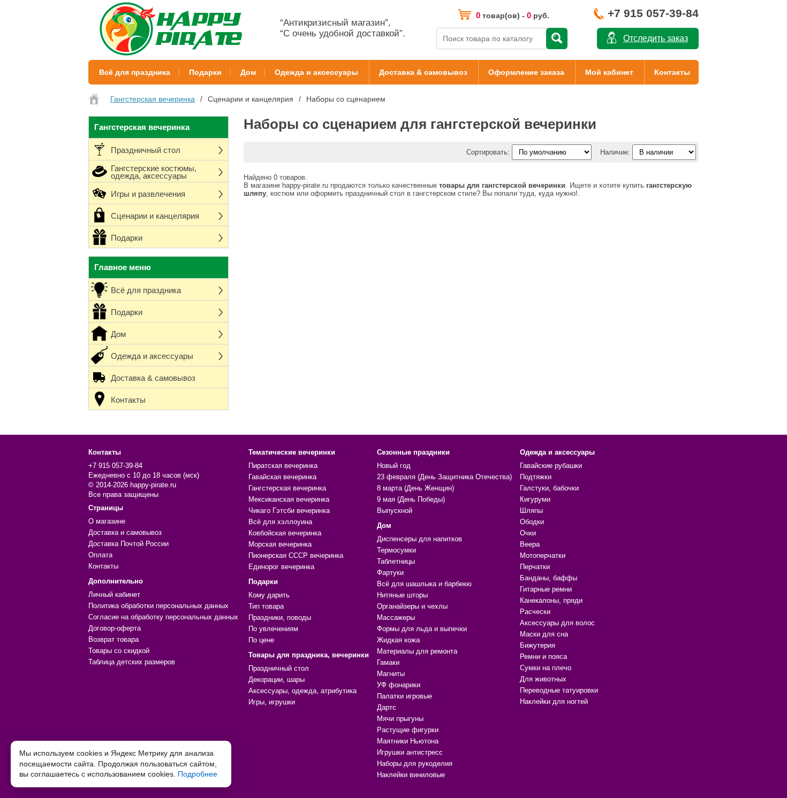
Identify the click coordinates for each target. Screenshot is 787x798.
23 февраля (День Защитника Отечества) (444, 477)
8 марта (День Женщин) (415, 488)
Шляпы (531, 511)
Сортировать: (488, 152)
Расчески (535, 612)
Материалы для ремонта (417, 651)
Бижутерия (537, 645)
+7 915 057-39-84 (653, 13)
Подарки (205, 72)
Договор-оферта (114, 628)
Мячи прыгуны (400, 719)
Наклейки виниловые (411, 775)
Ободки (532, 522)
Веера (530, 544)
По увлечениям (273, 629)
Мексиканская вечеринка (288, 499)
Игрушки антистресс (410, 752)
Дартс (386, 707)
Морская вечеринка (280, 544)
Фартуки (390, 573)
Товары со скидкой (118, 651)
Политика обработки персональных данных (158, 606)
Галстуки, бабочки (549, 488)
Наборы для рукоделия (414, 763)
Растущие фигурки (407, 730)
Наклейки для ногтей (554, 701)
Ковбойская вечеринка (284, 533)
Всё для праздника (134, 72)
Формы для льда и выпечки (422, 629)
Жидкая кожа (398, 640)
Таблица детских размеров (131, 662)
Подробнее (197, 774)
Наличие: (615, 152)
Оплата (100, 555)
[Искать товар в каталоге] (556, 38)
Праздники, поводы (279, 617)
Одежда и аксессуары (316, 72)
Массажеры (396, 617)
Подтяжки (535, 477)
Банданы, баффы (548, 578)
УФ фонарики (398, 685)
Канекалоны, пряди (551, 600)
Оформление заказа (526, 72)
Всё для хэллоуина (280, 522)
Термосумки (396, 550)
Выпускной (394, 511)
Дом (248, 72)
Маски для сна (544, 634)
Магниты (391, 674)
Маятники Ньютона (407, 741)
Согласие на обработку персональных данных (163, 617)
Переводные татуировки (559, 690)
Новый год (394, 466)
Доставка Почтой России (128, 544)
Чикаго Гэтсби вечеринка (289, 511)
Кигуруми (535, 499)
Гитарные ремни (546, 589)
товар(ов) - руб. (512, 15)
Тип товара (266, 606)
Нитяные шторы (402, 595)
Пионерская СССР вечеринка (295, 555)
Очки (528, 533)
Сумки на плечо (545, 668)
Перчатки (535, 567)
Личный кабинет (114, 594)
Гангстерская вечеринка (287, 488)
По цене (261, 640)
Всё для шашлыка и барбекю (424, 584)
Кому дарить (269, 595)
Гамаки (388, 662)
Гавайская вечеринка (282, 477)
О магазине (106, 521)
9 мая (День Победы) (411, 499)
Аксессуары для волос (557, 623)
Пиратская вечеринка (282, 466)
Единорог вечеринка (281, 567)
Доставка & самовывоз (423, 72)
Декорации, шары (276, 680)
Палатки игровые (404, 696)
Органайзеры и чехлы (412, 606)
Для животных (543, 679)
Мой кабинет (609, 72)
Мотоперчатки (542, 555)
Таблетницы (396, 561)
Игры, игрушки (271, 702)
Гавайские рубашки (551, 466)
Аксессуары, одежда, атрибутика (302, 691)
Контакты (672, 72)
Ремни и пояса (543, 657)
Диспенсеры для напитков (419, 539)
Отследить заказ (655, 38)
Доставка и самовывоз (125, 532)
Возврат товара (113, 639)
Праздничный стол (278, 668)
